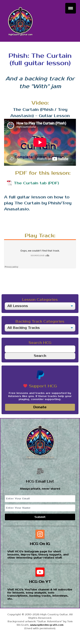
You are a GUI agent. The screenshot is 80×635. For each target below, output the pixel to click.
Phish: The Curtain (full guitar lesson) (40, 59)
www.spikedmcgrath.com (46, 625)
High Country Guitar (20, 21)
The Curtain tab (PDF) (36, 183)
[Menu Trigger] (70, 8)
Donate (39, 407)
